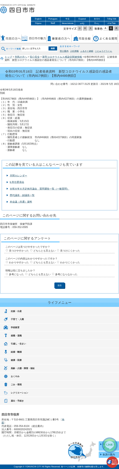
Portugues (52, 19)
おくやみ (15, 376)
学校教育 (15, 327)
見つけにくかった (70, 250)
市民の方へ (21, 57)
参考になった (16, 274)
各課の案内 (109, 454)
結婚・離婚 (16, 352)
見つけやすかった (19, 250)
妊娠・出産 (16, 311)
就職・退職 (16, 335)
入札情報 (74, 51)
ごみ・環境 (16, 384)
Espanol (82, 19)
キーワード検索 (11, 47)
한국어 (97, 19)
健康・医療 (16, 360)
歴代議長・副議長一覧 (22, 195)
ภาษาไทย (112, 23)
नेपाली (53, 23)
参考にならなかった (66, 274)
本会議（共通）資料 (21, 201)
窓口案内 (64, 51)
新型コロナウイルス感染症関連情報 (62, 57)
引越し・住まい (18, 343)
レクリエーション (19, 392)
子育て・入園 (17, 319)
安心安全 (35, 57)
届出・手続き (17, 401)
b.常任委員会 (17, 182)
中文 (68, 19)
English (38, 19)
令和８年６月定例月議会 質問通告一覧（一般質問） (39, 188)
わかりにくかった (70, 262)
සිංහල (96, 23)
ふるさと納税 (86, 51)
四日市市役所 (18, 9)
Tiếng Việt (111, 19)
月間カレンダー (18, 175)
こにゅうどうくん (103, 51)
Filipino (38, 23)
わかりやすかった (19, 262)
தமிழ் (82, 23)
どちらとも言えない (44, 250)
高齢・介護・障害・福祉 (23, 368)
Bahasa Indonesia (67, 23)
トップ (8, 57)
